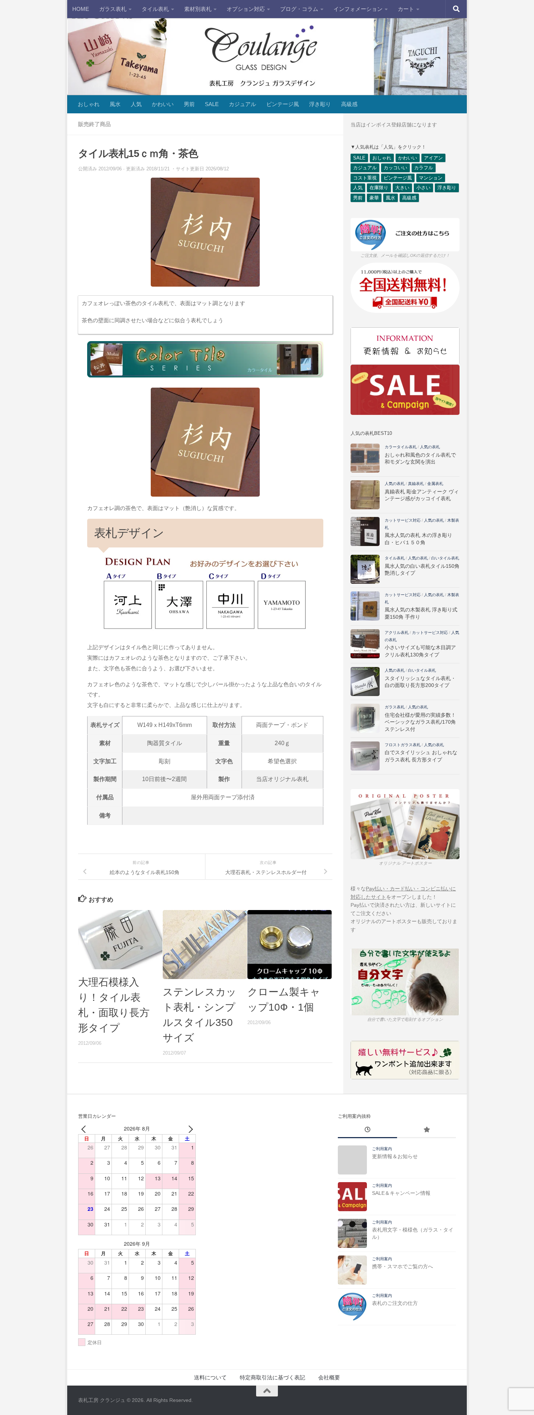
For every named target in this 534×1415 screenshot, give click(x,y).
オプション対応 (246, 9)
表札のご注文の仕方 (395, 1303)
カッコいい (395, 167)
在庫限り (378, 187)
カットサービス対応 (403, 520)
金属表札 (435, 483)
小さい (423, 187)
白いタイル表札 (445, 558)
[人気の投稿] (426, 1130)
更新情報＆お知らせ (395, 1156)
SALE (212, 104)
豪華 (374, 198)
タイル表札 (155, 9)
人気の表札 (430, 447)
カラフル (423, 167)
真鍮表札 (416, 483)
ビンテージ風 (282, 104)
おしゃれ (89, 104)
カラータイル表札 (401, 447)
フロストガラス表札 (403, 745)
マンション (430, 178)
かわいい (163, 104)
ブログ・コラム (299, 9)
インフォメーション (358, 9)
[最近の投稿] (367, 1130)
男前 (189, 104)
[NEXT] (189, 1128)
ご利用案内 (382, 1149)
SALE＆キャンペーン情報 (401, 1193)
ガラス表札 (112, 9)
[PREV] (85, 1128)
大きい (402, 187)
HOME (80, 9)
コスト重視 (365, 178)
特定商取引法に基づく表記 (272, 1377)
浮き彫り (320, 104)
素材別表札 (197, 9)
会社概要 (329, 1377)
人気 (136, 104)
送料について (210, 1377)
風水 (115, 104)
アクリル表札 (397, 632)
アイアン (433, 158)
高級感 (349, 104)
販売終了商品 (94, 124)
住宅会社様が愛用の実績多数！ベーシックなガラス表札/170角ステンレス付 (420, 722)
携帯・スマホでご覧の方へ (402, 1266)
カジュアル (242, 104)
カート (406, 9)
